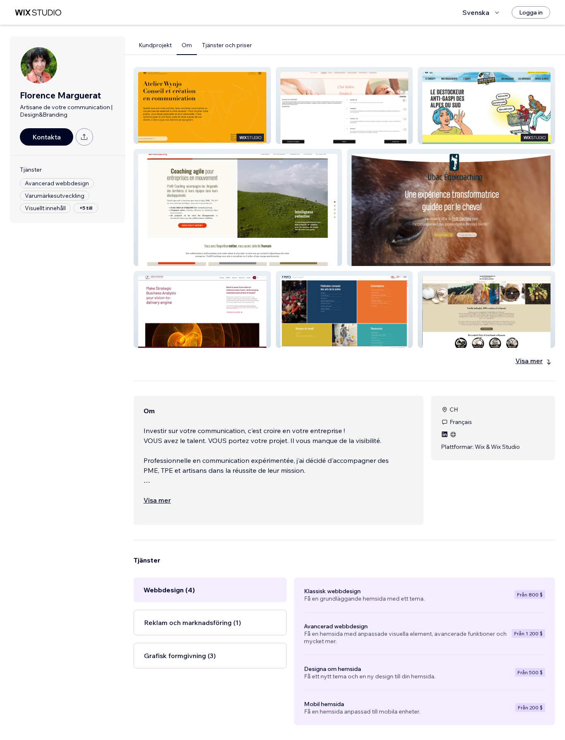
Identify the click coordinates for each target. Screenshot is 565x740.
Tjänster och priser (227, 45)
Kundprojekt (155, 45)
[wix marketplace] (38, 12)
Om (187, 45)
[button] (202, 105)
